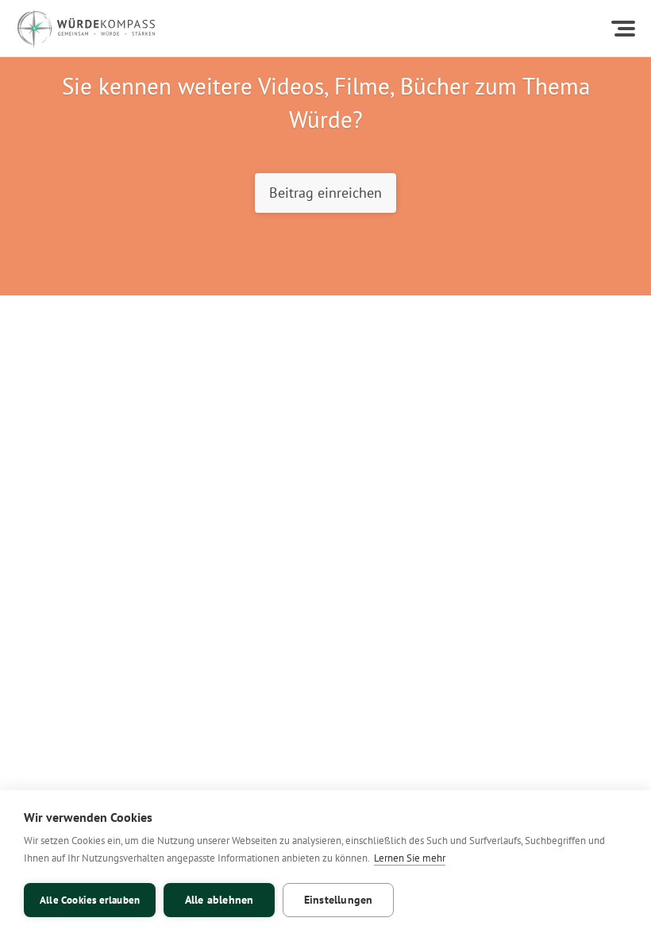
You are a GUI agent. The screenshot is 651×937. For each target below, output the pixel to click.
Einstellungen (338, 900)
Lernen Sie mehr (409, 858)
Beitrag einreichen (325, 192)
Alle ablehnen (219, 900)
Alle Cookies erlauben (90, 900)
